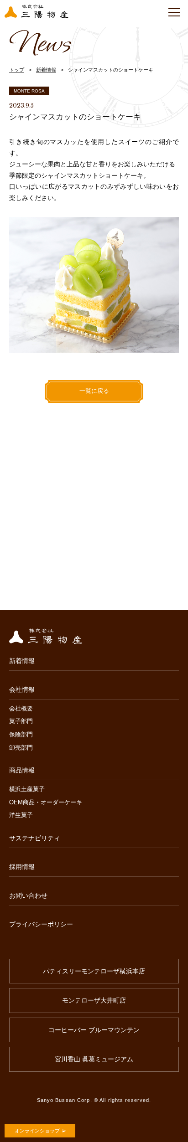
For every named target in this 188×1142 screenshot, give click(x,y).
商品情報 (22, 770)
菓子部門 (21, 722)
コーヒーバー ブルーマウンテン (94, 1030)
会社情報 (22, 689)
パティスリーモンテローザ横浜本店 (94, 971)
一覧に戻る (94, 390)
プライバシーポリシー (41, 924)
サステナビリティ (34, 838)
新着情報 (46, 69)
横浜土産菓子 (27, 789)
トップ (16, 69)
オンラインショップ (37, 1130)
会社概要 (21, 709)
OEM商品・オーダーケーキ (45, 803)
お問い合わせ (28, 895)
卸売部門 (21, 748)
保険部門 (21, 735)
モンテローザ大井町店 (94, 1000)
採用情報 (22, 867)
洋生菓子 (21, 815)
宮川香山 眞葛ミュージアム (94, 1059)
